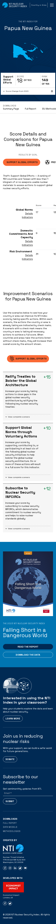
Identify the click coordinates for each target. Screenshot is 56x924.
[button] (28, 91)
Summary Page (11, 108)
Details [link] (29, 213)
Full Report (30, 108)
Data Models (10, 827)
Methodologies (11, 831)
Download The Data (28, 654)
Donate (10, 759)
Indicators (27, 217)
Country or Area (38, 5)
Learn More (13, 718)
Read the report (28, 646)
